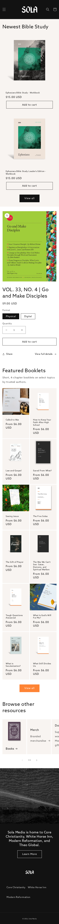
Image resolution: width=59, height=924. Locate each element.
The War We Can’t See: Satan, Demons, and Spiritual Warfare (42, 566)
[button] (4, 9)
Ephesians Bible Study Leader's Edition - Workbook (26, 172)
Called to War (12, 419)
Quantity (7, 323)
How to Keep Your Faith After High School (42, 422)
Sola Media (33, 919)
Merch (34, 730)
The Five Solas (40, 516)
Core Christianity (16, 887)
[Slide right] (36, 760)
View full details (44, 353)
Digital (28, 316)
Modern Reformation (18, 897)
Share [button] (9, 353)
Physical (11, 316)
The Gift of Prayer (14, 562)
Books (10, 748)
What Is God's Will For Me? (42, 616)
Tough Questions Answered (14, 616)
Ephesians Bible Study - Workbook (23, 92)
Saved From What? (42, 470)
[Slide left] (22, 760)
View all (29, 198)
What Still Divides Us (42, 664)
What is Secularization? (13, 664)
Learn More (29, 854)
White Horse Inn (37, 887)
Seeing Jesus (12, 516)
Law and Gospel (13, 470)
